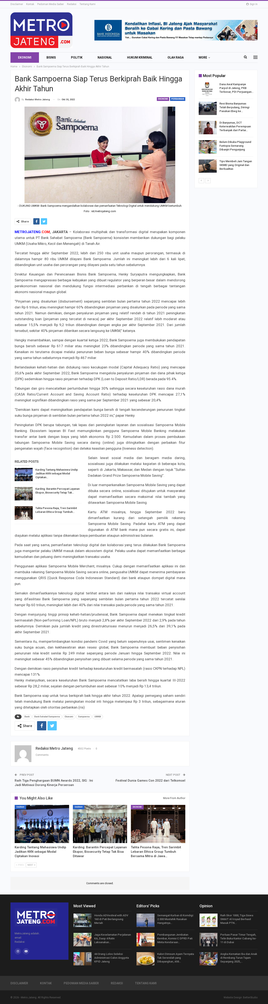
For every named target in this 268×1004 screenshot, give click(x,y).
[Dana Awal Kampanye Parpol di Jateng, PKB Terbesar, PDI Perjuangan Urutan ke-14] (208, 89)
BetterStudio (250, 997)
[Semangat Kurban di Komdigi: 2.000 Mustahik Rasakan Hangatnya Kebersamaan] (146, 920)
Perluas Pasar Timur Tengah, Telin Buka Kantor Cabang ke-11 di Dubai (238, 938)
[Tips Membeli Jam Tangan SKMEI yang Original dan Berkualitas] (208, 166)
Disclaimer (16, 4)
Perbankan (177, 99)
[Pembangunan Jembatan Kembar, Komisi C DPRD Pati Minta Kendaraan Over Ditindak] (146, 939)
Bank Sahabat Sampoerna (47, 716)
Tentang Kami (87, 4)
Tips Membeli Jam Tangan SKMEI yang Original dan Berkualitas (235, 165)
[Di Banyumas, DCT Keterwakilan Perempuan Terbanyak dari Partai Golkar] (208, 127)
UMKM (97, 716)
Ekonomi (24, 57)
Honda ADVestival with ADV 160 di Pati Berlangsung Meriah (111, 919)
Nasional (105, 57)
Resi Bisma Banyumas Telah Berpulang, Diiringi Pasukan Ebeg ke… (234, 107)
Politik (76, 57)
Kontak (30, 4)
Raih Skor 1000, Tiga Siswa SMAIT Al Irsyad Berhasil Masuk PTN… (236, 919)
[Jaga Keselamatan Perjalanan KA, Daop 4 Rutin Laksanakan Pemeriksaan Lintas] (82, 939)
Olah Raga (176, 57)
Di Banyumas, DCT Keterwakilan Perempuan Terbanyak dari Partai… (235, 126)
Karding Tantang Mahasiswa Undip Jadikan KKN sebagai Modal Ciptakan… (56, 473)
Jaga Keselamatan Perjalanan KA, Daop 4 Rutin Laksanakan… (112, 938)
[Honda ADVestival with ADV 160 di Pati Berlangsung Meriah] (82, 920)
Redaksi (71, 4)
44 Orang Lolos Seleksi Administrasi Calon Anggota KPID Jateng (111, 957)
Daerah (20, 807)
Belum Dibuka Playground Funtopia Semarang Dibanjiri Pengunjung (235, 145)
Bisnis (51, 57)
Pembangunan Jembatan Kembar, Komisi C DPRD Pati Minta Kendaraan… (174, 938)
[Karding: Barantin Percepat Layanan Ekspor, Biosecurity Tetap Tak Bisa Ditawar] (24, 493)
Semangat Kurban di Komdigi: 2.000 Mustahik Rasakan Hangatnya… (175, 919)
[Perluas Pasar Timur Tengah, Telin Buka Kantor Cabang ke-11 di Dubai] (209, 939)
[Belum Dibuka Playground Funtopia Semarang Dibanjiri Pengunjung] (208, 147)
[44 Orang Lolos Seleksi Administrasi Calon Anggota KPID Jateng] (82, 959)
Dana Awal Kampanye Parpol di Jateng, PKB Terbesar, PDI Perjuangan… (236, 88)
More (203, 57)
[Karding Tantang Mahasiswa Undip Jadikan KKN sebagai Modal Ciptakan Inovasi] (24, 474)
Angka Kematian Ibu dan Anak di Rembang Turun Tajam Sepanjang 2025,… (238, 957)
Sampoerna (84, 716)
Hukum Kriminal (139, 57)
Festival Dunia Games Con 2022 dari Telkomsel (150, 780)
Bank (27, 716)
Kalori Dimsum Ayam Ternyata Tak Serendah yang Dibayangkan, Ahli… (175, 957)
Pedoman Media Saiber (50, 4)
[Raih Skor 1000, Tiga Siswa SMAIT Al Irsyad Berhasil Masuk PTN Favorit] (209, 920)
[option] (226, 128)
